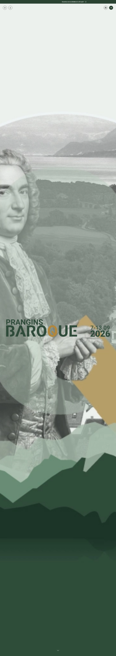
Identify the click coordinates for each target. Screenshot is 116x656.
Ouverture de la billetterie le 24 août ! (52, 2)
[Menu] (5, 8)
